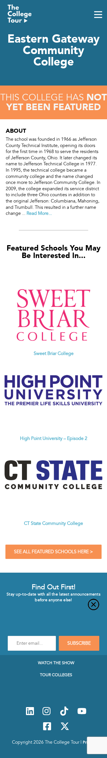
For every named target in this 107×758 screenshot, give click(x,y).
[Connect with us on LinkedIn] (30, 714)
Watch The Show (56, 662)
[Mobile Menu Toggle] (98, 15)
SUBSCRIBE (79, 643)
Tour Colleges (56, 674)
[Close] (53, 608)
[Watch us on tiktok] (64, 714)
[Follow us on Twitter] (65, 729)
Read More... (39, 213)
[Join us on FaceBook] (47, 729)
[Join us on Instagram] (47, 714)
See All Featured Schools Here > (53, 552)
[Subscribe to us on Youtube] (82, 714)
